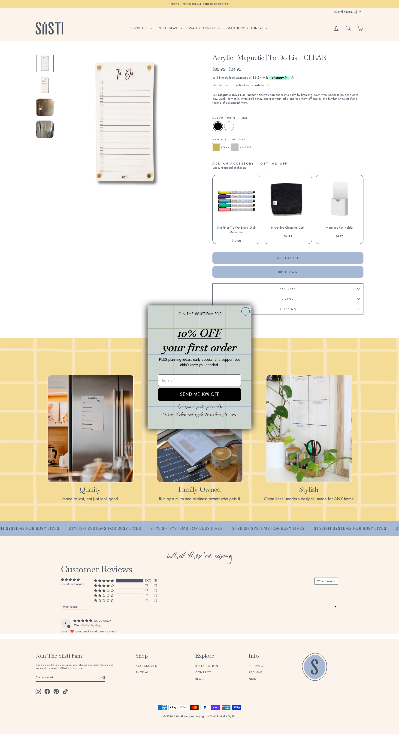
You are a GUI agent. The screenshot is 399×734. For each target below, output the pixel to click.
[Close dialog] (246, 311)
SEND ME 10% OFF (199, 394)
